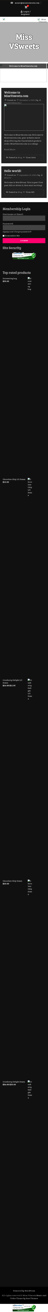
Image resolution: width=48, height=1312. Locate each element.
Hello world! (12, 171)
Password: (8, 223)
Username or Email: (13, 214)
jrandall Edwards (12, 102)
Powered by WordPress (24, 1290)
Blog (20, 157)
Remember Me (12, 235)
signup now (8, 231)
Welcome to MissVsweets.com (16, 94)
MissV (7, 177)
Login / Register (26, 12)
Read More (9, 149)
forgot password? (23, 231)
